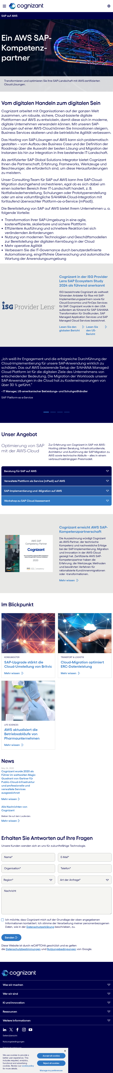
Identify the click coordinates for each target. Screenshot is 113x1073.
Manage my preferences (51, 1070)
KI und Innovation (14, 1002)
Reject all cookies (51, 1063)
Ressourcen (10, 1011)
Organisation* (12, 868)
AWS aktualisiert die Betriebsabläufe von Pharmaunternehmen (22, 734)
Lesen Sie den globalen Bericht (69, 328)
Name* (8, 857)
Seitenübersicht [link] (10, 1035)
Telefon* (66, 868)
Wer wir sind (10, 993)
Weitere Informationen (17, 1020)
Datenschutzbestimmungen (23, 949)
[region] (34, 1060)
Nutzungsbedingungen (61, 949)
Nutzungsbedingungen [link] (13, 1041)
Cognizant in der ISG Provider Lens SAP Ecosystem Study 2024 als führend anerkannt (83, 281)
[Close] (65, 1051)
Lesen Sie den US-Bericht (92, 330)
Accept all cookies (51, 1056)
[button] (108, 6)
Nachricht (10, 890)
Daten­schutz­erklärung (40, 926)
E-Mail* (65, 857)
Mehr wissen (67, 580)
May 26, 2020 (7, 768)
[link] (26, 6)
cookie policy (28, 1066)
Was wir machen (13, 984)
